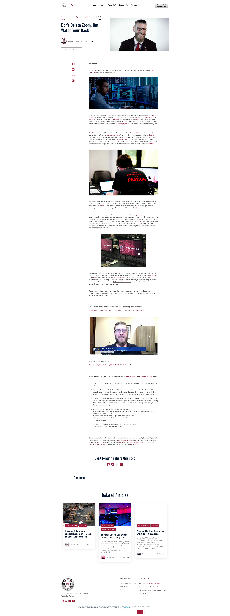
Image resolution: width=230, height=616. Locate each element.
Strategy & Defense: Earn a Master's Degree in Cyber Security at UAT (114, 536)
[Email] (73, 80)
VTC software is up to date (122, 282)
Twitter (101, 206)
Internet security (119, 278)
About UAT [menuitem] (112, 5)
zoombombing (117, 119)
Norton (154, 275)
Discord (151, 135)
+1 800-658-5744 (152, 587)
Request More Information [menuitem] (128, 5)
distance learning (113, 135)
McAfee (94, 278)
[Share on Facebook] (73, 63)
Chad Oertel (130, 376)
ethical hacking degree (124, 440)
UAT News (83, 525)
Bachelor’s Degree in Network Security (132, 442)
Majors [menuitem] (102, 5)
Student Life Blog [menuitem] (126, 590)
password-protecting (123, 139)
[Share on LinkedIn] (73, 75)
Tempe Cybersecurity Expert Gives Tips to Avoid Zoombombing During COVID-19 (116, 310)
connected (145, 117)
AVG (149, 275)
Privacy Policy (126, 607)
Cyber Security (81, 17)
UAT (92, 133)
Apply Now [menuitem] (123, 587)
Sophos (144, 275)
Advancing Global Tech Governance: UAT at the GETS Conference (150, 532)
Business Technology (68, 17)
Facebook (136, 208)
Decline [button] (148, 612)
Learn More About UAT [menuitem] (128, 583)
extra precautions (138, 215)
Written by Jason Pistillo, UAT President (81, 41)
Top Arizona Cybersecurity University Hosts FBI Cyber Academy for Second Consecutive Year (78, 533)
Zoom (109, 117)
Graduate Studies (108, 529)
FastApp (133, 444)
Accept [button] (140, 612)
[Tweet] (73, 69)
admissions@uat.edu (153, 583)
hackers (94, 70)
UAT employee (122, 124)
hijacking (137, 119)
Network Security (145, 376)
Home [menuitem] (94, 5)
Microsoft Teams (136, 133)
